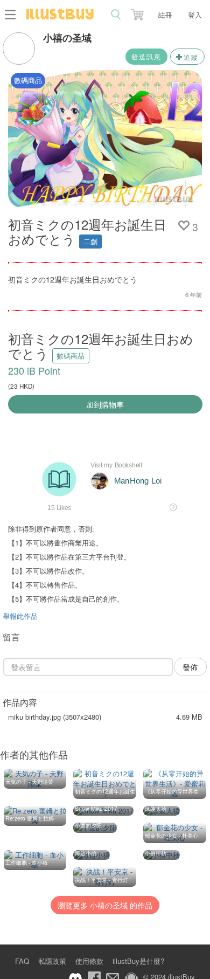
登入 (195, 15)
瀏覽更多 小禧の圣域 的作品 (105, 905)
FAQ (22, 961)
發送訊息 (146, 56)
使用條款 (89, 961)
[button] (138, 12)
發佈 (190, 666)
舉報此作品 (20, 616)
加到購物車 (105, 404)
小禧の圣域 (67, 38)
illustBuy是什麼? (138, 961)
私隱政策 (52, 961)
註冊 (165, 15)
